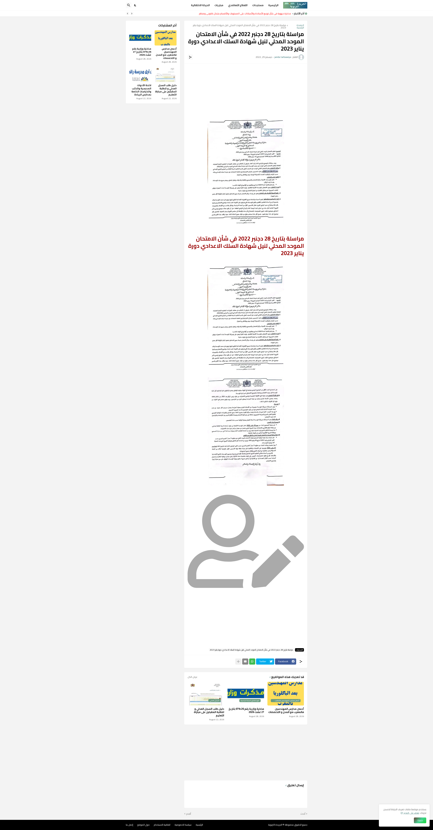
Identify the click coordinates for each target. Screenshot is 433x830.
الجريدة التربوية (275, 825)
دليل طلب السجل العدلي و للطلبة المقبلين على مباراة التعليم (209, 712)
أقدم (188, 814)
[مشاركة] (190, 57)
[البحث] (129, 5)
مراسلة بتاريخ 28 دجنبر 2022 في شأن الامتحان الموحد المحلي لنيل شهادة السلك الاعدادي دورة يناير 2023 (239, 26)
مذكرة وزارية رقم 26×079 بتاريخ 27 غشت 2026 (246, 710)
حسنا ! (420, 820)
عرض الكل (192, 677)
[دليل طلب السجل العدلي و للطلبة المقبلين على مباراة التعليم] (166, 74)
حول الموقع (143, 825)
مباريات (218, 5)
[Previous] (131, 13)
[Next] (127, 13)
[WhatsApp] (252, 661)
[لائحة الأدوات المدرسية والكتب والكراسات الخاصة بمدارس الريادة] (140, 74)
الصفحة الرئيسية (300, 26)
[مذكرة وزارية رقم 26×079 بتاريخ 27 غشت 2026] (140, 38)
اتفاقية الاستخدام (162, 825)
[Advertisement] (246, 90)
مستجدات (258, 5)
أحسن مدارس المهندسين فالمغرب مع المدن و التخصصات (286, 710)
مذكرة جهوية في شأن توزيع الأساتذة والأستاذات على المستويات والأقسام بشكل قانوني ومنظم (245, 13)
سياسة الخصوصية (183, 825)
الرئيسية (273, 5)
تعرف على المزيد (411, 813)
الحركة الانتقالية (200, 5)
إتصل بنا (129, 825)
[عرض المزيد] (238, 661)
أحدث (302, 814)
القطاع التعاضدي (237, 5)
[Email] (245, 661)
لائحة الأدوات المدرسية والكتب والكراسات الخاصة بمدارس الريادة (141, 90)
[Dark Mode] (135, 5)
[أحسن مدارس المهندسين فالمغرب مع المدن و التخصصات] (166, 38)
